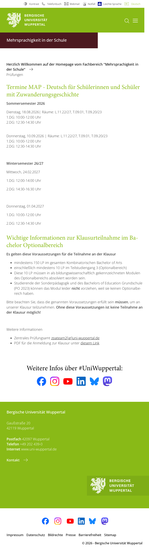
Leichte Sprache (112, 4)
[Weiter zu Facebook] (41, 381)
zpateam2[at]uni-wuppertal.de (75, 338)
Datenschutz (35, 535)
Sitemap (110, 535)
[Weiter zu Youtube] (68, 381)
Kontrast (34, 4)
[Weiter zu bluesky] (94, 381)
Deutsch (135, 4)
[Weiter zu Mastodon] (107, 381)
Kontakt (14, 460)
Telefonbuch (54, 4)
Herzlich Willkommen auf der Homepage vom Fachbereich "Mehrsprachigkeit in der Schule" (72, 67)
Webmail (75, 4)
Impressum (15, 535)
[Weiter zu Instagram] (54, 381)
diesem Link (90, 343)
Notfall (91, 4)
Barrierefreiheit (90, 535)
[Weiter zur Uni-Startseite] (34, 20)
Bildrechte (55, 535)
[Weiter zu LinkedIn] (81, 381)
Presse (71, 535)
